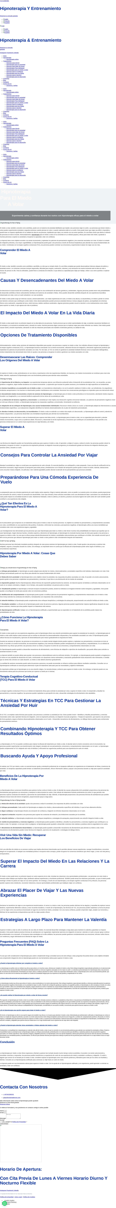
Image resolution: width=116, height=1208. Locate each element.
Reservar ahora (5, 1104)
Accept (2, 1120)
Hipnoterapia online (12, 59)
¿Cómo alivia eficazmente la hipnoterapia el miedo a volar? (20, 978)
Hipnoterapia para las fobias (15, 73)
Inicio (4, 56)
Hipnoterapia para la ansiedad (15, 64)
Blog (4, 80)
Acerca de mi (7, 84)
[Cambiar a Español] (6, 23)
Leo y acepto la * (14, 1122)
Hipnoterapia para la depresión (16, 77)
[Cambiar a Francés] (6, 21)
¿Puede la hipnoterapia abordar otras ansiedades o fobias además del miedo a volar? (29, 1025)
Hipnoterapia (7, 57)
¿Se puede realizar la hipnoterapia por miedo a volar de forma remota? (24, 995)
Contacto (6, 82)
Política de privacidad (6, 1197)
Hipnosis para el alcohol (13, 75)
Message (3, 1118)
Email (2, 1112)
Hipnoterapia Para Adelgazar (15, 68)
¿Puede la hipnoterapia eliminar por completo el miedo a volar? (21, 963)
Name (2, 1111)
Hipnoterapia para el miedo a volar (17, 70)
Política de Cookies (29, 1197)
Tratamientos (7, 61)
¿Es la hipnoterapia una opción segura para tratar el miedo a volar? (23, 1010)
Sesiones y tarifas (12, 85)
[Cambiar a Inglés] (5, 19)
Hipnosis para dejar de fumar (15, 66)
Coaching (6, 78)
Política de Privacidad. (19, 1122)
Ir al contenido (4, 1)
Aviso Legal (18, 1197)
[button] (55, 963)
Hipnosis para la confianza (14, 71)
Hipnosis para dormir (12, 63)
